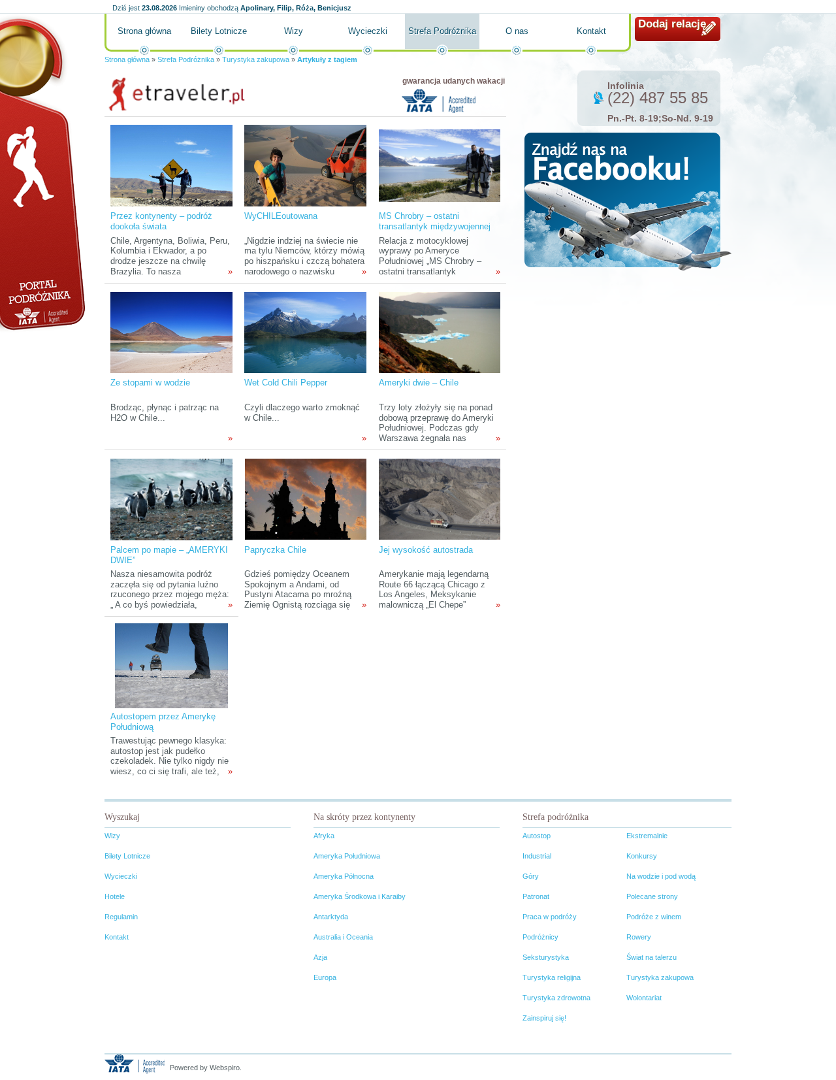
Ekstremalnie (646, 836)
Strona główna (144, 31)
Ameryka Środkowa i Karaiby (360, 896)
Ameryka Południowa (347, 856)
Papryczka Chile (275, 550)
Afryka (324, 836)
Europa (325, 977)
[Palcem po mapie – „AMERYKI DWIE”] (171, 499)
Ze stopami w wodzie (150, 382)
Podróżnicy (540, 937)
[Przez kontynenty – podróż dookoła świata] (171, 165)
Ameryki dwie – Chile (418, 382)
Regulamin (121, 917)
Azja (320, 957)
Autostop (536, 836)
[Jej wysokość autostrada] (439, 499)
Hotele (114, 896)
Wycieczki (367, 31)
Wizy (293, 31)
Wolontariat (644, 998)
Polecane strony (652, 896)
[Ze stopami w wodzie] (171, 331)
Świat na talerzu (651, 957)
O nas (517, 31)
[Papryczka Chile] (305, 499)
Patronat (535, 896)
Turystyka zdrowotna (556, 998)
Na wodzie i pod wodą (661, 876)
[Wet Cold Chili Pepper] (305, 331)
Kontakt (591, 31)
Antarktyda (331, 917)
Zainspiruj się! (544, 1018)
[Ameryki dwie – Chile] (439, 331)
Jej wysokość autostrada (426, 550)
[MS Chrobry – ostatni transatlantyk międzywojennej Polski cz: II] (439, 165)
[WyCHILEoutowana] (305, 165)
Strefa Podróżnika (442, 31)
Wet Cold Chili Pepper (285, 382)
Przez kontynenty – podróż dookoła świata (161, 221)
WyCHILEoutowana (280, 216)
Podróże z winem (653, 917)
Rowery (638, 937)
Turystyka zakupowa (255, 59)
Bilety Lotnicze (219, 31)
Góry (530, 876)
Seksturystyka (545, 957)
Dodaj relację (672, 24)
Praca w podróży (549, 917)
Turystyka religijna (551, 977)
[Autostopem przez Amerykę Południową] (171, 665)
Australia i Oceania (343, 937)
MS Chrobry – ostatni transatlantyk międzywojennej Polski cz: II (434, 226)
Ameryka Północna (344, 876)
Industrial (536, 856)
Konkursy (641, 856)
